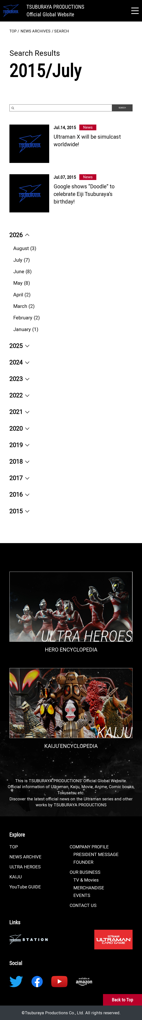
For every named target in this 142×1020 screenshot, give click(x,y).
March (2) (24, 306)
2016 (16, 494)
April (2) (22, 294)
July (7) (21, 260)
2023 (16, 378)
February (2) (26, 317)
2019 (16, 445)
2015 (16, 511)
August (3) (24, 248)
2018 (16, 461)
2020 (16, 428)
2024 (16, 362)
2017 (16, 478)
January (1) (25, 329)
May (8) (21, 283)
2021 (16, 411)
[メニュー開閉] (135, 11)
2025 (16, 345)
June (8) (22, 271)
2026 (16, 235)
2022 (16, 395)
